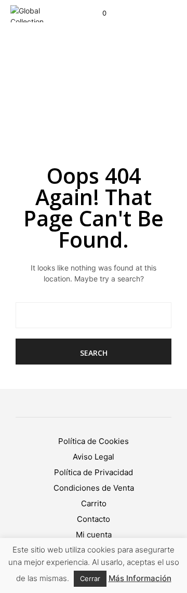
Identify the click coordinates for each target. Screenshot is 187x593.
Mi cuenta (94, 535)
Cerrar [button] (90, 578)
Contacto (93, 519)
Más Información (140, 578)
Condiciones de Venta (94, 488)
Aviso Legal (93, 457)
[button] (97, 13)
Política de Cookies (93, 441)
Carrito (93, 503)
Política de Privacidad (93, 472)
